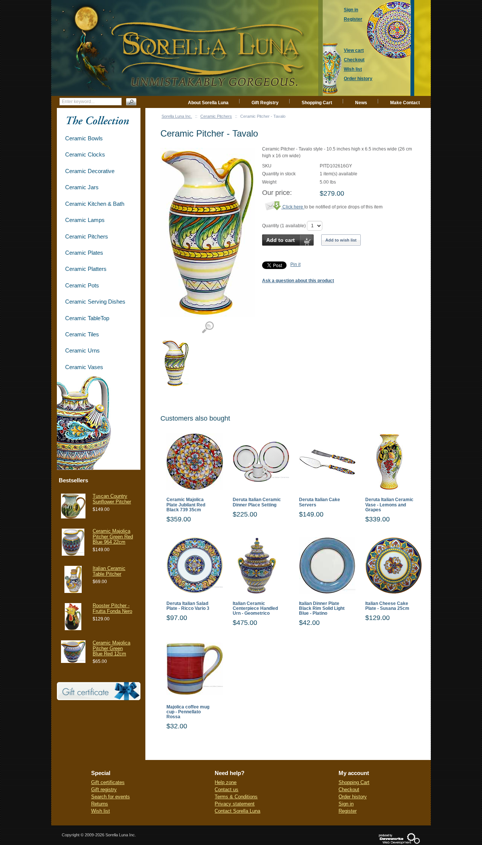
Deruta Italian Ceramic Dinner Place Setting (257, 502)
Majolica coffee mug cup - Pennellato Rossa (187, 712)
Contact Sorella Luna (237, 811)
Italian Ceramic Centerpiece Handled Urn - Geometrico (255, 608)
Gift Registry (265, 102)
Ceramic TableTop (87, 318)
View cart (354, 50)
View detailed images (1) (207, 327)
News (361, 102)
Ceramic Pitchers (216, 116)
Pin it (295, 264)
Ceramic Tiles (82, 334)
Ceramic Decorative (89, 171)
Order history (353, 796)
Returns (99, 804)
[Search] (131, 101)
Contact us (226, 789)
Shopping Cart (317, 102)
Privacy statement (235, 804)
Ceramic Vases (84, 367)
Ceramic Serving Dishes (95, 301)
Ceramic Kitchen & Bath (94, 204)
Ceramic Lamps (85, 220)
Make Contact (405, 102)
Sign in (346, 804)
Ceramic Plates (84, 252)
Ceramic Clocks (85, 154)
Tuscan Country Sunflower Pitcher (112, 498)
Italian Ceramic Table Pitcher (109, 570)
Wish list (100, 811)
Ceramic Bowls (84, 138)
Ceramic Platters (86, 269)
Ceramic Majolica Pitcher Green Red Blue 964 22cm (113, 536)
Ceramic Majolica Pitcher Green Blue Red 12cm (111, 648)
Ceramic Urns (82, 350)
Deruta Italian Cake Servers (319, 502)
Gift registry (104, 789)
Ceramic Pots (82, 285)
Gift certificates (108, 782)
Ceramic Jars (82, 187)
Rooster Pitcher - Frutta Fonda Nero (112, 608)
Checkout (349, 789)
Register (348, 811)
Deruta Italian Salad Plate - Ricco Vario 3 (187, 606)
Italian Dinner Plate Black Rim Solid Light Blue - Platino (322, 608)
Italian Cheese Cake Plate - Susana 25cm (387, 606)
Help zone (225, 782)
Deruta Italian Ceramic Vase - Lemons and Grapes (389, 504)
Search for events (110, 796)
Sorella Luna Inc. (177, 116)
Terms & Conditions (236, 796)
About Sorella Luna (208, 102)
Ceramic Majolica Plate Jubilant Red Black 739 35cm (185, 504)
